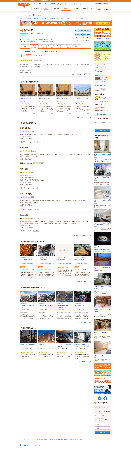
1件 (67, 267)
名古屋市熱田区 (43, 39)
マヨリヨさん (28, 163)
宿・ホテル (22, 439)
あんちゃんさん (29, 209)
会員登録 (53, 3)
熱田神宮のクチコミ (71, 18)
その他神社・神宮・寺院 (45, 41)
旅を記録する (101, 85)
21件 (85, 269)
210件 (31, 352)
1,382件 (32, 269)
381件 (49, 352)
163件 (85, 352)
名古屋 (34, 39)
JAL (59, 439)
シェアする (79, 40)
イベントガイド (51, 11)
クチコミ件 (38, 33)
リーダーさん (28, 231)
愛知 (28, 39)
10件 (49, 269)
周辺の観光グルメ (51, 46)
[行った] (77, 38)
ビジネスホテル (37, 439)
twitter (99, 398)
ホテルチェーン (29, 439)
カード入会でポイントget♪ (102, 38)
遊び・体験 (56, 8)
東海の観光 (29, 18)
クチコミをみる (32, 113)
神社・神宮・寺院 (31, 41)
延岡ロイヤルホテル (26, 98)
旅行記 (77, 46)
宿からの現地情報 (68, 46)
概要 (25, 46)
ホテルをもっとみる (86, 362)
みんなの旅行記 (66, 11)
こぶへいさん (28, 142)
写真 (42, 46)
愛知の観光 (36, 18)
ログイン (47, 3)
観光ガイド (35, 11)
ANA (61, 439)
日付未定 (108, 411)
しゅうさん (34, 55)
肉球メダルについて (105, 101)
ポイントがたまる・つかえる (26, 15)
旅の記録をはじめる (102, 114)
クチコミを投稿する (79, 34)
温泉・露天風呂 (44, 439)
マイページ (111, 3)
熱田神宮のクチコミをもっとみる (82, 235)
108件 (67, 352)
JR (57, 439)
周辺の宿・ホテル (60, 46)
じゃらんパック (46, 8)
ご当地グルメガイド (42, 11)
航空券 (84, 8)
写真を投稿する (87, 34)
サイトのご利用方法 (100, 0)
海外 (99, 9)
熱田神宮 (63, 18)
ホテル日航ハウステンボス (81, 98)
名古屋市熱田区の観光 (53, 18)
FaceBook (105, 398)
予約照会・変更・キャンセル (101, 3)
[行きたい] (82, 38)
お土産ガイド (59, 11)
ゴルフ (92, 8)
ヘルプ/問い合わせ (109, 0)
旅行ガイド (29, 11)
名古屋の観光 (44, 18)
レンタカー (76, 8)
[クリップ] (88, 38)
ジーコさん (28, 188)
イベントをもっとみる (85, 322)
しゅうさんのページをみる (84, 117)
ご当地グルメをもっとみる (84, 281)
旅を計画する (101, 71)
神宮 (50, 39)
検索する (102, 130)
